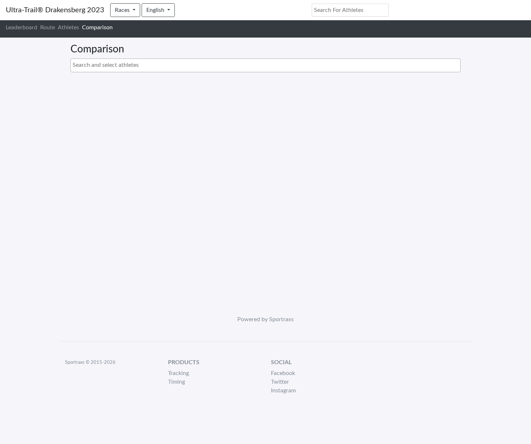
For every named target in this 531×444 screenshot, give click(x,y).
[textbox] (267, 65)
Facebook (283, 373)
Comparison (97, 27)
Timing (176, 382)
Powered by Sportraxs (265, 319)
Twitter (280, 382)
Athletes (68, 27)
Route (47, 27)
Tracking (178, 373)
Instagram (283, 390)
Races (123, 10)
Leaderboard (21, 27)
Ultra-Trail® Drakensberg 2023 (55, 10)
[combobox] (265, 65)
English (156, 10)
